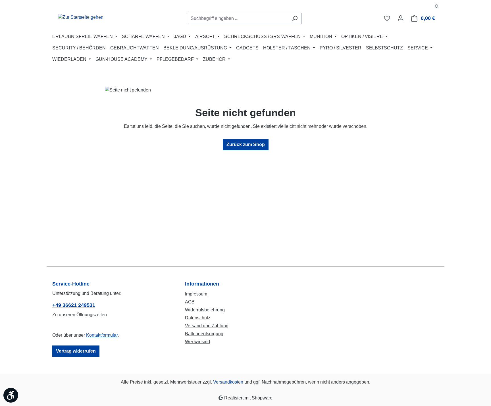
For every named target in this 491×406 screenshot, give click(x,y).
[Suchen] (294, 18)
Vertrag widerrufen (76, 351)
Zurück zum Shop (245, 144)
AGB (190, 301)
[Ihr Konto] (400, 18)
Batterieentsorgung (204, 333)
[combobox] (238, 18)
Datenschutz (197, 317)
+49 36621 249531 (73, 305)
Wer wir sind (197, 341)
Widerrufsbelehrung (205, 309)
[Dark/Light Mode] (436, 5)
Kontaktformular (102, 335)
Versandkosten (228, 382)
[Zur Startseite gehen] (80, 17)
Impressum (196, 294)
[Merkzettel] (387, 18)
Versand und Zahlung (206, 325)
